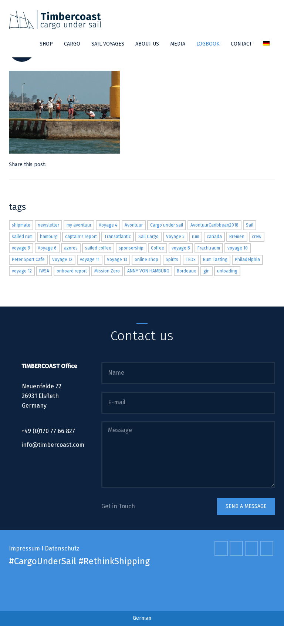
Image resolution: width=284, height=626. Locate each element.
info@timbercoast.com (52, 444)
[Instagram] (267, 548)
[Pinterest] (72, 164)
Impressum (24, 548)
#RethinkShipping (114, 561)
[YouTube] (252, 548)
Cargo (72, 44)
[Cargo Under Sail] (55, 19)
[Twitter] (53, 164)
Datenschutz (62, 548)
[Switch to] (266, 44)
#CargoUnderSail (42, 561)
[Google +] (81, 164)
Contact (241, 44)
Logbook (208, 44)
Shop (46, 44)
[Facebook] (62, 164)
